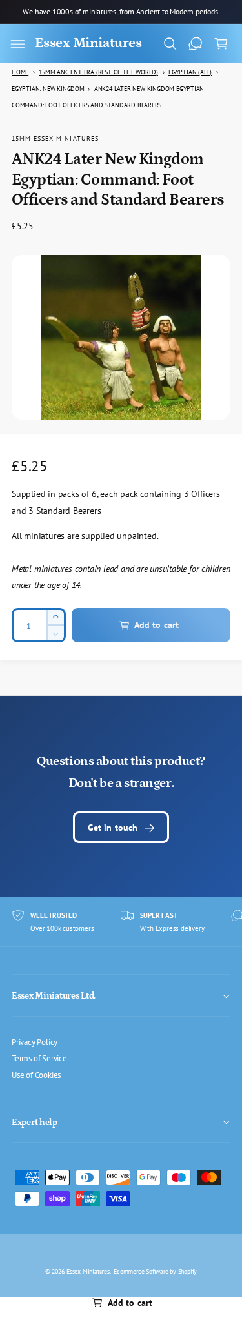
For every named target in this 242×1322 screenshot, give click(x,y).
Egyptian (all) (190, 72)
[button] (17, 44)
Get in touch (113, 827)
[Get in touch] (195, 44)
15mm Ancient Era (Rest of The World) (98, 72)
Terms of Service (39, 1058)
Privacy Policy (34, 1042)
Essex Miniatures (88, 1271)
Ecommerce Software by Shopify (155, 1271)
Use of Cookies (36, 1075)
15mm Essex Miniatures (55, 138)
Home (20, 72)
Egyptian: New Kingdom (49, 89)
